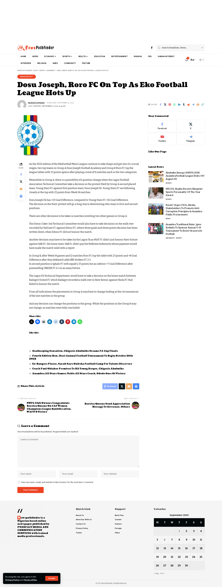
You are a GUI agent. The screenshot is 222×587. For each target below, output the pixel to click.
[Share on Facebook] (160, 104)
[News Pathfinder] (35, 48)
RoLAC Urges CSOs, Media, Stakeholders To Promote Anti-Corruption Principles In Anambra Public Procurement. (184, 210)
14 (172, 548)
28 (172, 565)
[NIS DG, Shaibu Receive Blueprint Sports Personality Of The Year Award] (155, 193)
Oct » (162, 573)
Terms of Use (30, 580)
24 (193, 557)
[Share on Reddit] (188, 104)
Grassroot (26, 77)
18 (201, 548)
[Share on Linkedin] (179, 104)
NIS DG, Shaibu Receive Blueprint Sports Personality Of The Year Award (184, 192)
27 (164, 565)
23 (186, 557)
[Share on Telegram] (193, 104)
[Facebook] (151, 48)
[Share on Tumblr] (184, 104)
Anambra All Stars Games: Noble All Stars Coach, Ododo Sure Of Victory (78, 373)
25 (201, 557)
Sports (168, 183)
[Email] (198, 104)
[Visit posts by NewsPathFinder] (21, 104)
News (168, 218)
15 (179, 548)
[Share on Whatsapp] (174, 104)
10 (194, 539)
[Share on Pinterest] (170, 104)
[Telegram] (191, 139)
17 (194, 548)
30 (186, 565)
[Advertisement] (90, 21)
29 (179, 565)
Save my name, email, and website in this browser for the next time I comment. (57, 482)
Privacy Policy (12, 580)
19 (157, 557)
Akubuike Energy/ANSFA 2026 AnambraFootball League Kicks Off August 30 (185, 175)
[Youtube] (162, 139)
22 (179, 557)
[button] (51, 578)
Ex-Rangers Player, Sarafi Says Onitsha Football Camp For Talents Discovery (82, 363)
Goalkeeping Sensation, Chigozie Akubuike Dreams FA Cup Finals (75, 351)
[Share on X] (165, 104)
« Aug (156, 573)
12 (157, 548)
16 (186, 548)
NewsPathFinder (36, 103)
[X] (191, 126)
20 (164, 557)
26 (157, 565)
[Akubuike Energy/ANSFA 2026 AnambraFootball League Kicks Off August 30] (155, 176)
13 (165, 548)
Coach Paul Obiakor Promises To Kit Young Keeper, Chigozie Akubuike (78, 368)
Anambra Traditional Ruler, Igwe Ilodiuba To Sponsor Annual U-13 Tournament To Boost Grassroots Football (184, 229)
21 (172, 557)
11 (201, 539)
